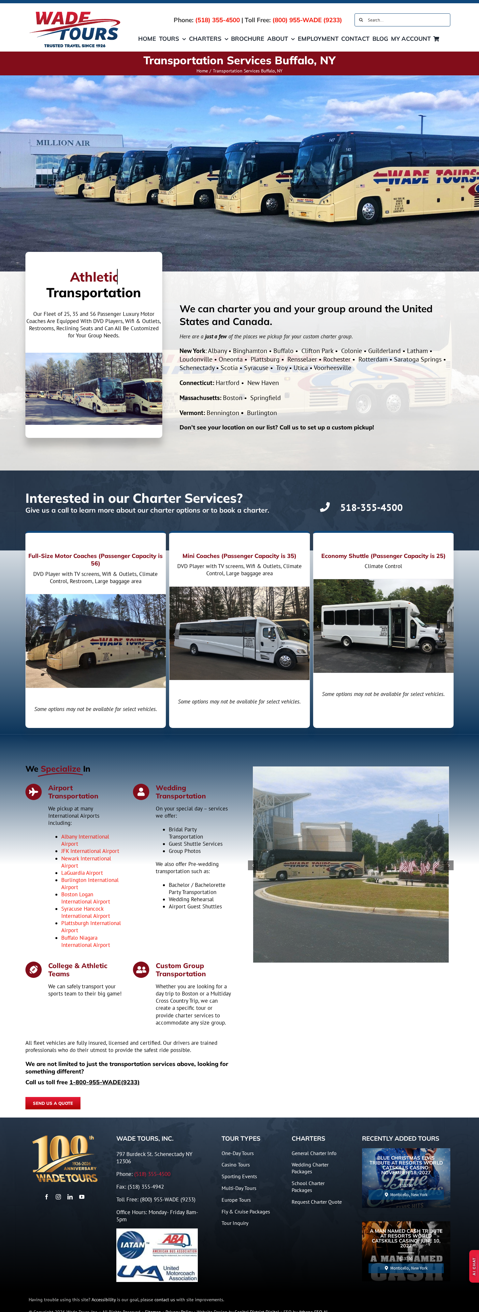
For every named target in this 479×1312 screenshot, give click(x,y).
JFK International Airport (90, 851)
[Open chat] (474, 1266)
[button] (30, 642)
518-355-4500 (371, 507)
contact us (164, 1300)
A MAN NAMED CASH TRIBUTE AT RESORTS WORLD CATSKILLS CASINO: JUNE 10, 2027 (406, 1238)
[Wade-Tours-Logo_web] (75, 12)
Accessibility (104, 1300)
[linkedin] (70, 1196)
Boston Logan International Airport (85, 898)
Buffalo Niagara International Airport (85, 941)
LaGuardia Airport (82, 872)
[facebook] (46, 1196)
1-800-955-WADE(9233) (104, 1082)
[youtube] (81, 1196)
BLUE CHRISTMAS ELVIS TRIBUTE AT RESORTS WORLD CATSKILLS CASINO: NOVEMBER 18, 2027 (406, 1165)
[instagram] (58, 1196)
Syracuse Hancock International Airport (85, 912)
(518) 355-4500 (217, 20)
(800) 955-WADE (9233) (307, 20)
